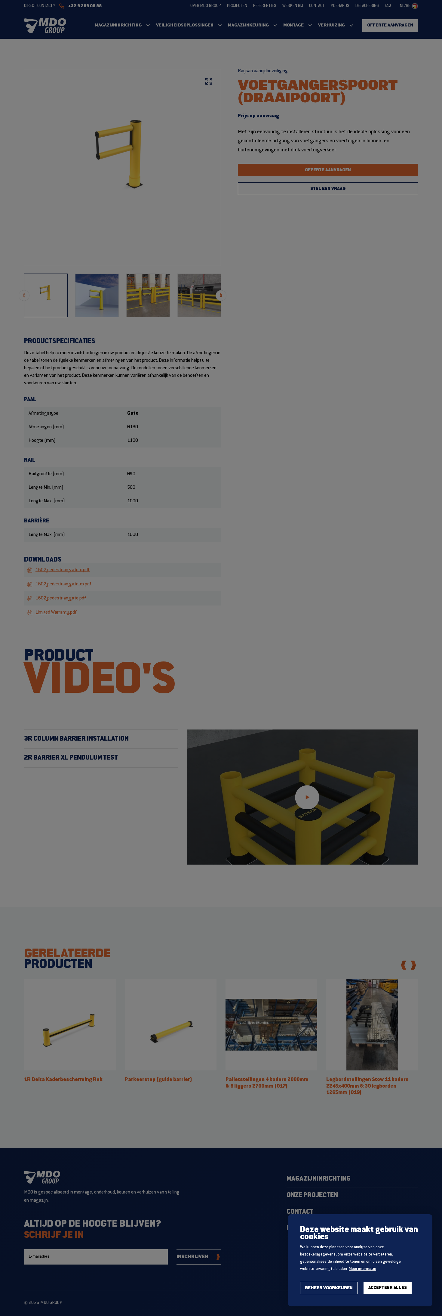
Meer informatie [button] (362, 1269)
